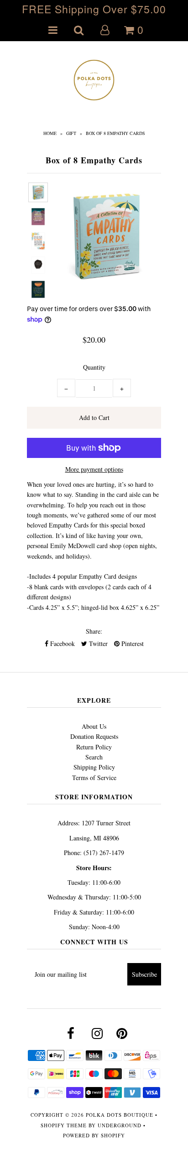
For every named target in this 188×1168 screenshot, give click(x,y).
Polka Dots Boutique (119, 1114)
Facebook (61, 643)
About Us (94, 726)
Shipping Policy (94, 767)
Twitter (97, 643)
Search (94, 757)
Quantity (94, 367)
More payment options (94, 469)
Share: (94, 631)
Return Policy (94, 747)
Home (50, 133)
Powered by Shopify (94, 1135)
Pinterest (132, 643)
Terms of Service (94, 777)
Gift (71, 133)
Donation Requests (94, 736)
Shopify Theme (64, 1125)
